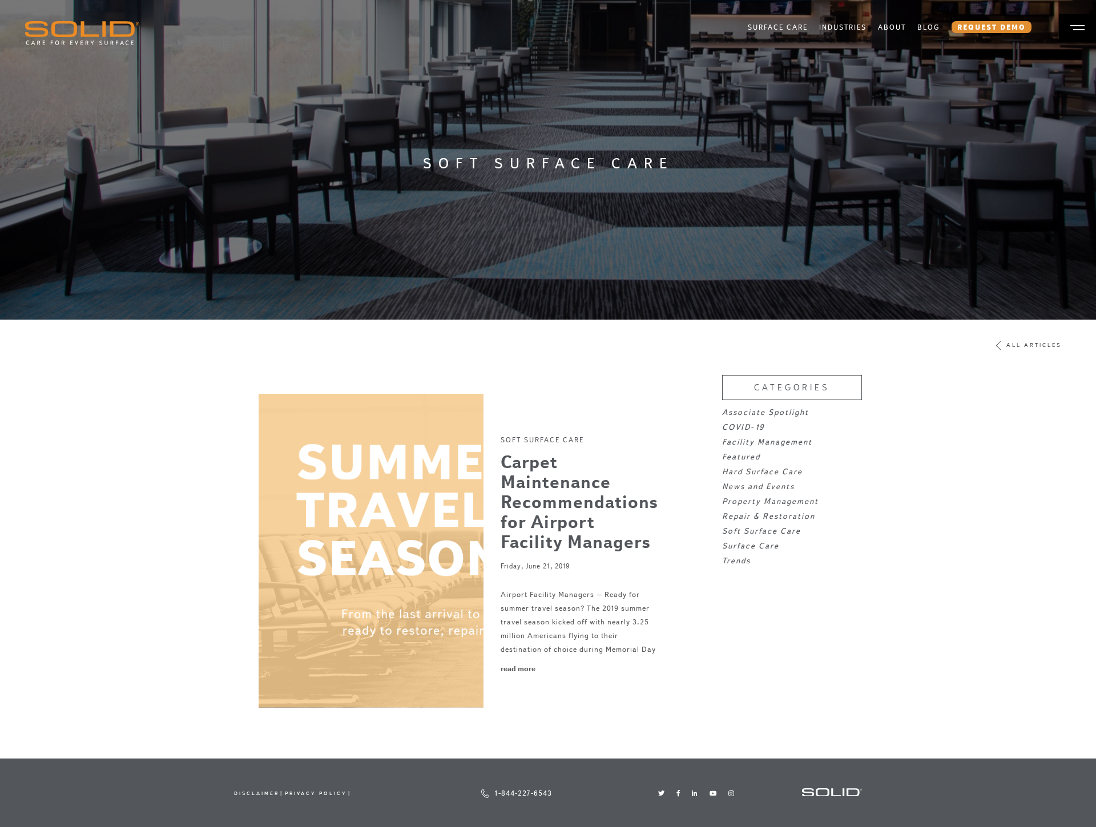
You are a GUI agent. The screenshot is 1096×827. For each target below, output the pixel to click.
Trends (736, 561)
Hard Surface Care (762, 472)
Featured (741, 457)
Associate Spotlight (765, 412)
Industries (843, 27)
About (892, 27)
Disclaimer (256, 793)
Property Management (770, 501)
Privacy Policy (316, 793)
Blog (928, 27)
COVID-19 (743, 427)
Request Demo (991, 27)
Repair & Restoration (768, 516)
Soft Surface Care (542, 439)
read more (518, 668)
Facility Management (767, 442)
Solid (82, 33)
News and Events (758, 486)
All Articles (1034, 345)
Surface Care (778, 27)
